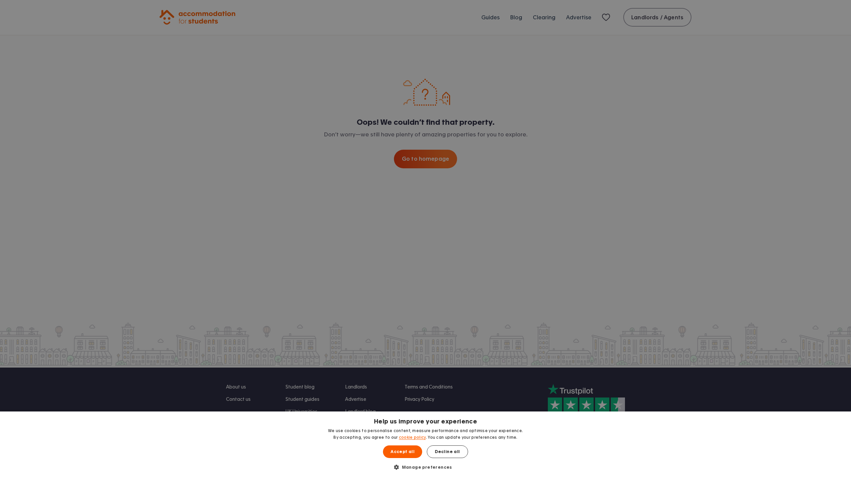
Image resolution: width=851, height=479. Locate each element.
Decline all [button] (447, 452)
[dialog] (425, 445)
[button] (425, 467)
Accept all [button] (403, 452)
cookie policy (412, 437)
